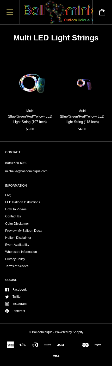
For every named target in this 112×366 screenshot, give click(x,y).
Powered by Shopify (69, 332)
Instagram (20, 304)
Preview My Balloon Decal (23, 231)
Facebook (20, 289)
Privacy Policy (15, 259)
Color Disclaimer (17, 223)
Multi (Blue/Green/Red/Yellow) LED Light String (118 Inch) (82, 116)
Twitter (17, 296)
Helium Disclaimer (18, 238)
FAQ (8, 195)
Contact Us (13, 216)
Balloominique (42, 332)
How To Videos (16, 209)
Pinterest (19, 311)
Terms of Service (17, 266)
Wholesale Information (21, 252)
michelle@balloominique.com (26, 171)
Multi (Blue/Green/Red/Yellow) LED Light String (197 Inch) (30, 116)
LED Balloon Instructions (22, 202)
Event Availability (17, 245)
